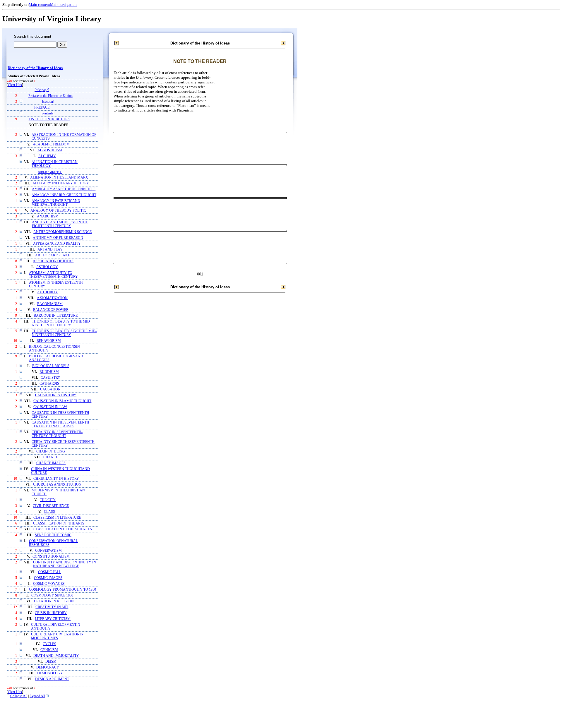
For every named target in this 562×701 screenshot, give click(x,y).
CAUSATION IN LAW (50, 407)
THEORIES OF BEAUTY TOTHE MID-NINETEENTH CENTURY (61, 323)
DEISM (50, 662)
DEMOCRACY (47, 667)
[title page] (42, 90)
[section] (48, 102)
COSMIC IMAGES (48, 578)
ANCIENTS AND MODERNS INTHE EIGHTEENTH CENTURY (60, 224)
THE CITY (48, 500)
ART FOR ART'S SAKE (52, 255)
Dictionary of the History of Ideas (35, 68)
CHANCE (50, 457)
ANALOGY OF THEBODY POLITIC (58, 210)
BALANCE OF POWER (50, 310)
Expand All (37, 696)
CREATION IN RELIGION (54, 601)
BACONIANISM (50, 304)
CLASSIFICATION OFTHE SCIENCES (62, 529)
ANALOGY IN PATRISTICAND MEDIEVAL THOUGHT (56, 203)
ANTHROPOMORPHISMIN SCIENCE (62, 232)
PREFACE (41, 107)
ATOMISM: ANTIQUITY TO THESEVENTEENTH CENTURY (53, 275)
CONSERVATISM (48, 551)
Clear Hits (15, 85)
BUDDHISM (49, 372)
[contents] (47, 113)
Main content (39, 4)
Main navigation (63, 4)
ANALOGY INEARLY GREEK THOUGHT (64, 195)
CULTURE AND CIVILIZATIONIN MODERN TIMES (57, 636)
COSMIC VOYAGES (49, 584)
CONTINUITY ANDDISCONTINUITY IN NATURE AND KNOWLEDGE (64, 564)
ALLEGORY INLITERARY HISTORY (60, 183)
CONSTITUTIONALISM (51, 556)
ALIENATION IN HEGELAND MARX (59, 177)
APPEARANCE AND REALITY (57, 244)
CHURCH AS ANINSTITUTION (57, 484)
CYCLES (49, 644)
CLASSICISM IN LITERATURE (57, 518)
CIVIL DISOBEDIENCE (51, 506)
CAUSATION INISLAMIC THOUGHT (62, 401)
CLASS (49, 512)
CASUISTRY (50, 378)
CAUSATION (50, 389)
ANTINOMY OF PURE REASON (58, 238)
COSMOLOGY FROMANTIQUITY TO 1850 (62, 590)
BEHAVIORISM (49, 341)
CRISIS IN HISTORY (51, 613)
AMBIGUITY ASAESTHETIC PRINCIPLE (63, 189)
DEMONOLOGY (50, 673)
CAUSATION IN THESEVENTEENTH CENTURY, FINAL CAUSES (60, 424)
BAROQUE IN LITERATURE (56, 316)
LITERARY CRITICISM (53, 619)
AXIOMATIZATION (52, 298)
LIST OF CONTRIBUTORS (49, 119)
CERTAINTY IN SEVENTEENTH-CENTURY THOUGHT (57, 434)
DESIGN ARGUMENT (52, 679)
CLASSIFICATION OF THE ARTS (58, 523)
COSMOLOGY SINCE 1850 (52, 595)
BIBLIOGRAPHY (50, 172)
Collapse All (18, 696)
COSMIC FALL (49, 572)
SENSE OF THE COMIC (53, 535)
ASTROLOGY (47, 267)
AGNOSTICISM (49, 150)
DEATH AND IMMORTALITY (56, 656)
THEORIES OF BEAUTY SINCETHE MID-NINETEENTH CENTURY (64, 333)
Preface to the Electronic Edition (50, 96)
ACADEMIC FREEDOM (51, 144)
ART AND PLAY (50, 249)
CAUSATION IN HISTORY (55, 395)
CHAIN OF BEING (50, 451)
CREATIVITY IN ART (51, 607)
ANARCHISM (48, 216)
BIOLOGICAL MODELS (50, 366)
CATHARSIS (49, 383)
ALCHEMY (47, 156)
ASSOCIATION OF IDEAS (53, 261)
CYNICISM (49, 650)
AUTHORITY (47, 292)
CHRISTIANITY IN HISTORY (56, 479)
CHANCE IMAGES (51, 463)
